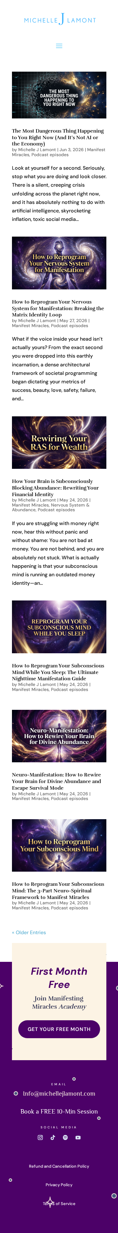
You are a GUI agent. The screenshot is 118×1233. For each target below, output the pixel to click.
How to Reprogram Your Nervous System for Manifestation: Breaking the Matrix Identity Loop (58, 308)
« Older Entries (29, 932)
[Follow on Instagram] (40, 1137)
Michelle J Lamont (37, 149)
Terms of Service (59, 1203)
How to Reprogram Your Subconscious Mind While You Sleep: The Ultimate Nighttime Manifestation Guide (58, 672)
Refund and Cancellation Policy (59, 1166)
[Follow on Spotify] (65, 1137)
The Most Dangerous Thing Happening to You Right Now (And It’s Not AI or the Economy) (58, 137)
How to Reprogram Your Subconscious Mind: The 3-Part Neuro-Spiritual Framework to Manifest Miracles (58, 891)
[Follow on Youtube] (78, 1137)
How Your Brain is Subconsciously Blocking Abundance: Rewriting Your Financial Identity (55, 488)
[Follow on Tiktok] (53, 1137)
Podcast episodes (50, 154)
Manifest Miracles (30, 325)
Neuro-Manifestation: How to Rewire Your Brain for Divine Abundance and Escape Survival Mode (56, 781)
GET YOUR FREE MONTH (59, 1029)
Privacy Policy (59, 1184)
